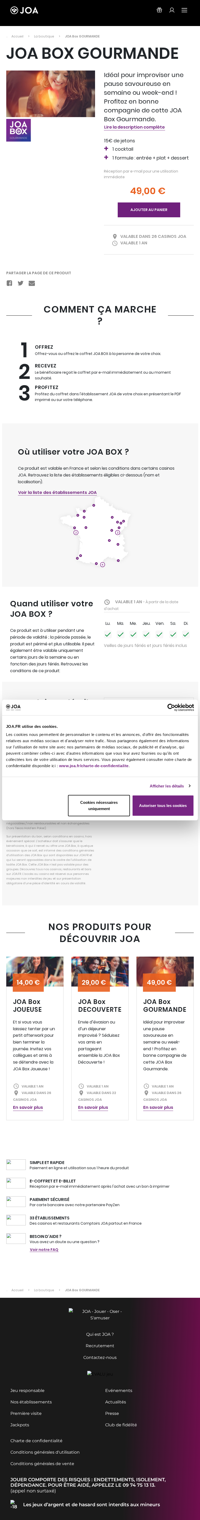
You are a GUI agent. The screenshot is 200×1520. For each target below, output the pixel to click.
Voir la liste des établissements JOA (57, 492)
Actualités (115, 1402)
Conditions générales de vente (42, 1463)
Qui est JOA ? (100, 1334)
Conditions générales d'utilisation (45, 1452)
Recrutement (100, 1345)
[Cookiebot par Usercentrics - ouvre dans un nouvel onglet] (171, 707)
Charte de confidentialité (36, 1440)
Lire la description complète (134, 127)
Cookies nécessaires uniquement (99, 805)
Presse (112, 1413)
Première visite (26, 1413)
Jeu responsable (27, 1390)
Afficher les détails (167, 786)
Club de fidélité (121, 1424)
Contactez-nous (100, 1357)
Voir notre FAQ (44, 1250)
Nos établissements (31, 1402)
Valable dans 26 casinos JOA (153, 236)
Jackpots (19, 1424)
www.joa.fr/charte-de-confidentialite (94, 766)
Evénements (118, 1390)
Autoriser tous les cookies (163, 805)
